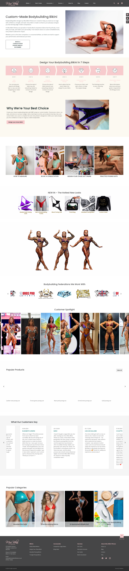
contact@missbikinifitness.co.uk (14, 558)
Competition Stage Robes (59, 546)
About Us (70, 3)
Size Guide (80, 552)
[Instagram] (127, 21)
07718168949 (12, 552)
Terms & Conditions (119, 568)
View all (119, 370)
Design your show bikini (15, 122)
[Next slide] (121, 294)
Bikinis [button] (28, 3)
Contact (86, 3)
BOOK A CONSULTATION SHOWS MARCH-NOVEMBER (18, 44)
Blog (79, 3)
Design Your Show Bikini (36, 549)
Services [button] (60, 3)
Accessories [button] (50, 3)
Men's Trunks (38, 3)
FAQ (94, 3)
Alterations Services (82, 549)
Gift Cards (79, 546)
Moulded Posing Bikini (87, 212)
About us (103, 546)
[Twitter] (127, 18)
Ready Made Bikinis (34, 546)
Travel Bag (72, 212)
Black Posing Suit (57, 212)
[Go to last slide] (8, 294)
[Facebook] (127, 14)
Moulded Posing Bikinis (35, 552)
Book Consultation (81, 554)
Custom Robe (103, 212)
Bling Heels (56, 549)
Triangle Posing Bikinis (35, 554)
